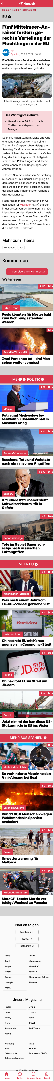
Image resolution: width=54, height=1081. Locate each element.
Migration (26, 204)
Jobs (7, 1048)
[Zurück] (2, 3)
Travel (32, 1023)
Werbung (9, 1043)
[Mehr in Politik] (27, 379)
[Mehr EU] (27, 564)
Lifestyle (9, 982)
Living (32, 1007)
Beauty (8, 1033)
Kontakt (33, 1048)
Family (8, 1017)
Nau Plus (33, 971)
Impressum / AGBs (38, 1053)
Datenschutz (11, 1053)
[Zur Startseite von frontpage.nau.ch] (27, 3)
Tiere (7, 1023)
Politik (15, 9)
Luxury (32, 1012)
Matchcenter (35, 961)
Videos (8, 971)
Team (31, 1043)
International (29, 9)
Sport (7, 961)
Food (31, 1017)
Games (8, 977)
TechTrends (34, 1028)
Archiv (8, 987)
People (8, 966)
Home (5, 9)
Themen (33, 982)
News (7, 955)
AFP (13, 50)
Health (8, 1007)
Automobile (10, 1028)
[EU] (27, 17)
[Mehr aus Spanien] (27, 738)
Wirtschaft (34, 966)
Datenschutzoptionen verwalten (15, 1058)
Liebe (7, 1012)
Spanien (15, 54)
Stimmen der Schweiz (39, 977)
